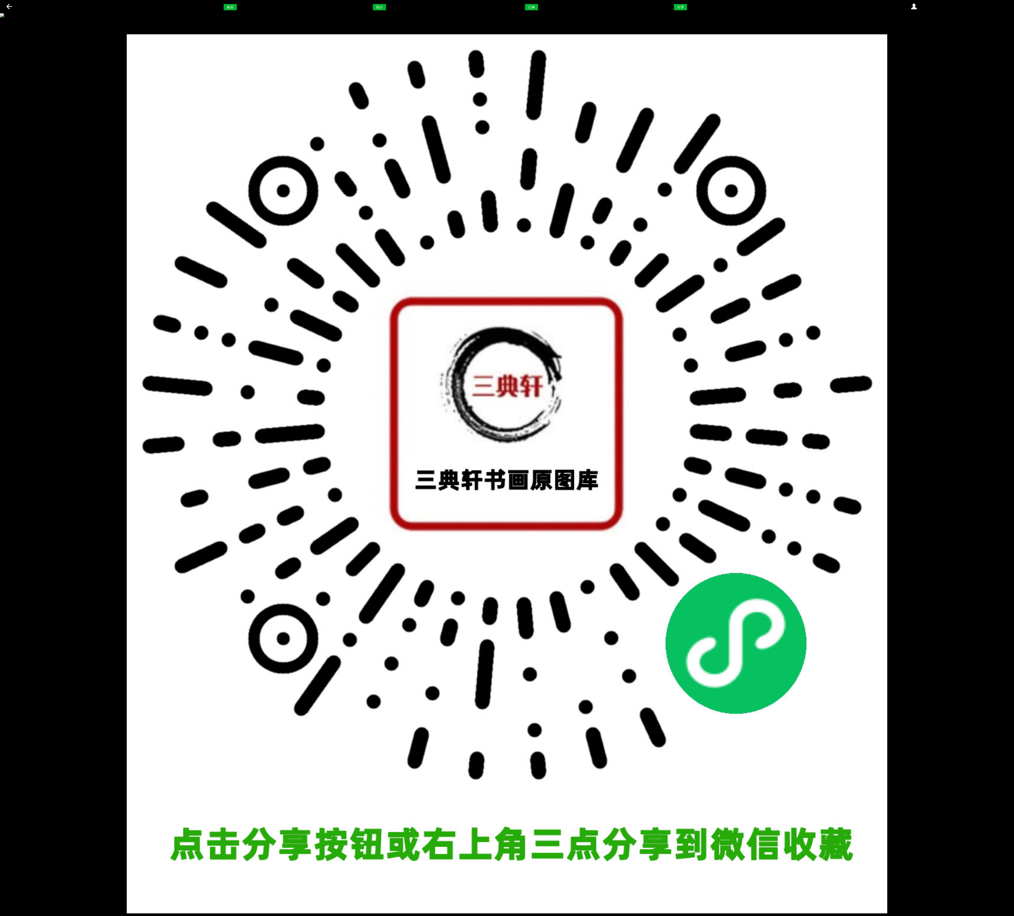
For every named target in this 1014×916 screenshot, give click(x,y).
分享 (680, 7)
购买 (230, 7)
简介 (379, 7)
